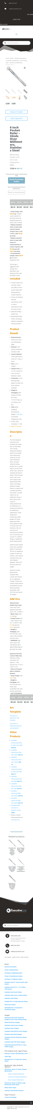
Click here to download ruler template (14, 718)
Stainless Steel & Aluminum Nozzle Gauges (16, 1038)
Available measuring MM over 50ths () (17, 800)
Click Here (19, 414)
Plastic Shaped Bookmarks (16, 1074)
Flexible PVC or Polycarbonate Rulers (16, 1001)
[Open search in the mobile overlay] (16, 43)
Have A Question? (16, 118)
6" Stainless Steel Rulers (12, 60)
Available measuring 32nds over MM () (16, 779)
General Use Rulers (10, 967)
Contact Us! (16, 820)
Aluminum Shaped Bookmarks (17, 1077)
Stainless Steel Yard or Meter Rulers (16, 995)
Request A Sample (16, 112)
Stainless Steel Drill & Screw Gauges (16, 1031)
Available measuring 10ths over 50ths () (17, 752)
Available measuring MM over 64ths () (17, 793)
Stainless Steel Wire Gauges (13, 1034)
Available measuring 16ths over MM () (16, 786)
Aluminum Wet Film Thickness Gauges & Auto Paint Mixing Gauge (16, 1018)
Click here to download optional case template (15, 726)
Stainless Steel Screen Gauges (14, 1025)
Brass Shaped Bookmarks (16, 1080)
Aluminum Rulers (10, 1004)
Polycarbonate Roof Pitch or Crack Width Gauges (15, 1045)
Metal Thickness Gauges (12, 1022)
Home (7, 58)
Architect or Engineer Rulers (13, 979)
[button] (24, 68)
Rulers (12, 58)
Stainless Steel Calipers (12, 1028)
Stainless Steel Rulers (20, 58)
